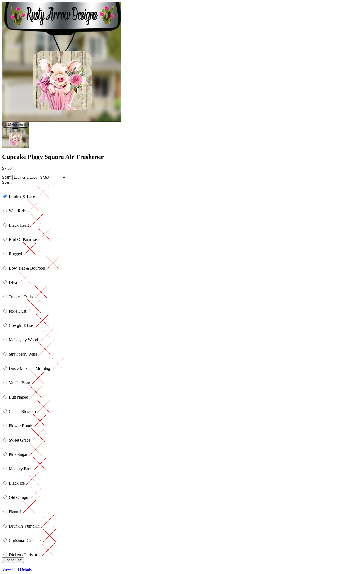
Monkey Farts (21, 469)
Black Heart (19, 225)
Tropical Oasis (21, 297)
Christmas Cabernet (26, 540)
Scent (6, 177)
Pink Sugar (18, 454)
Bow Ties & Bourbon (27, 268)
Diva (13, 282)
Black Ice (17, 483)
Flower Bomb (21, 426)
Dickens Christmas (25, 555)
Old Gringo (19, 497)
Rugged (16, 254)
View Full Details (17, 569)
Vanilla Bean (20, 383)
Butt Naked (19, 397)
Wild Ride (18, 211)
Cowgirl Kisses (22, 325)
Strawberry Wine (23, 354)
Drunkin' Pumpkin (25, 526)
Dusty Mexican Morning (30, 368)
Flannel (15, 512)
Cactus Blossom (23, 411)
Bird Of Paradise (23, 239)
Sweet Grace (20, 440)
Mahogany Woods (25, 340)
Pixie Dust (18, 311)
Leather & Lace (22, 196)
